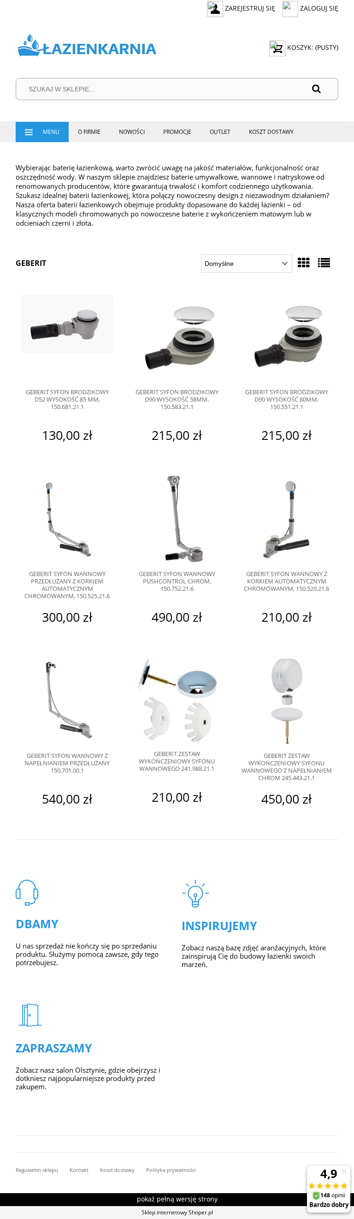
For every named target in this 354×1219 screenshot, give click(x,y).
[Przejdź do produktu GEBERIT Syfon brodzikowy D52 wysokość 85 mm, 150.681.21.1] (67, 338)
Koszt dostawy (117, 1169)
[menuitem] (42, 132)
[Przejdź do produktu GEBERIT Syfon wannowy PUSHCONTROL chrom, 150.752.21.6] (177, 519)
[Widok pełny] (324, 262)
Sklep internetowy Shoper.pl (177, 1212)
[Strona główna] (87, 47)
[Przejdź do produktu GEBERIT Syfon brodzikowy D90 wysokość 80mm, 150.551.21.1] (286, 338)
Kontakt (79, 1169)
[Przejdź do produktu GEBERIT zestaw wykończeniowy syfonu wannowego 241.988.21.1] (177, 700)
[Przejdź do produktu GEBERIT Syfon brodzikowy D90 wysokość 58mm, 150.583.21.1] (177, 338)
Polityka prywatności (171, 1169)
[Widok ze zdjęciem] (304, 262)
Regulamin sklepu (37, 1169)
